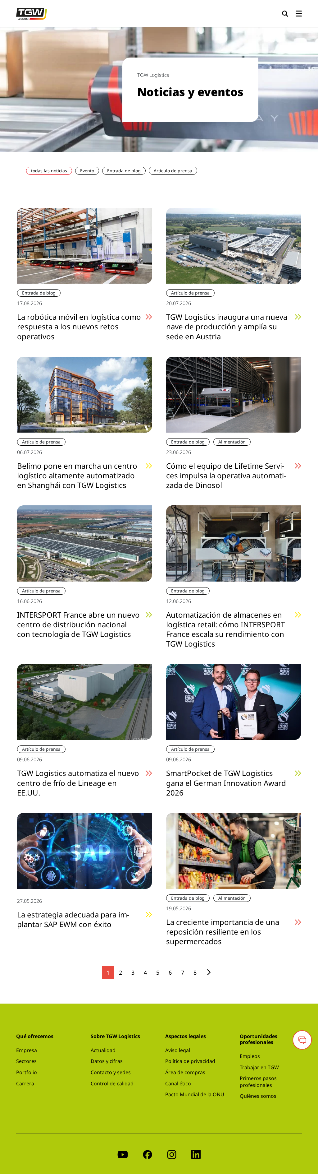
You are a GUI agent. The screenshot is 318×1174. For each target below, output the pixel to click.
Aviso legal (177, 1050)
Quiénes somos (258, 1096)
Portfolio (26, 1072)
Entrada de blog (124, 171)
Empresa (26, 1050)
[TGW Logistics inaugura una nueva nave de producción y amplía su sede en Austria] (233, 245)
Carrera (25, 1083)
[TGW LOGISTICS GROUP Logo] (31, 13)
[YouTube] (122, 1154)
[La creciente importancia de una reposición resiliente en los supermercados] (233, 850)
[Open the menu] (299, 14)
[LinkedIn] (196, 1154)
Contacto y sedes (111, 1072)
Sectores (26, 1061)
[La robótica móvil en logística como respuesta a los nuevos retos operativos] (84, 245)
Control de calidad (112, 1083)
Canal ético (178, 1083)
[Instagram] (171, 1154)
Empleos (250, 1056)
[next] (208, 972)
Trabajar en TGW (259, 1067)
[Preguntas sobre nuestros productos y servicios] (302, 1040)
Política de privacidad (190, 1061)
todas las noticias (49, 171)
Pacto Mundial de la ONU (194, 1094)
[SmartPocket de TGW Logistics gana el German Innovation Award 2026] (233, 701)
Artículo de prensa (173, 171)
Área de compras (185, 1072)
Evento (87, 171)
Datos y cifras (107, 1061)
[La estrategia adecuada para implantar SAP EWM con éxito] (84, 850)
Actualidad (103, 1050)
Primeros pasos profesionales (258, 1081)
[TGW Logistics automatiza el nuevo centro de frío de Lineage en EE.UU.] (84, 701)
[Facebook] (147, 1154)
